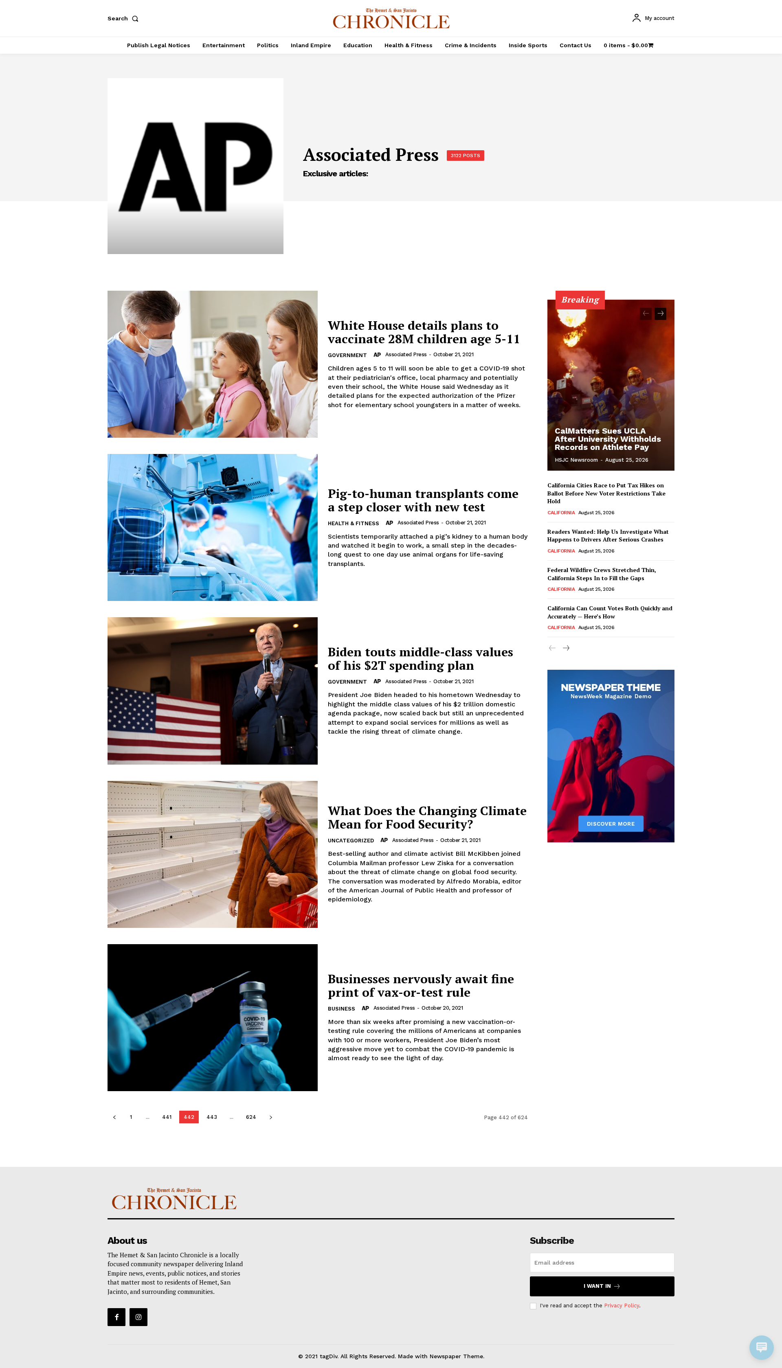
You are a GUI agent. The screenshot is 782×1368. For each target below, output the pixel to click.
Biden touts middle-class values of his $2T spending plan (420, 658)
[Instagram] (138, 1317)
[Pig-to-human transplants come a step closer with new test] (213, 527)
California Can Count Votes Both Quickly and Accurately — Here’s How (609, 612)
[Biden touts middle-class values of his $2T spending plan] (213, 690)
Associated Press (406, 354)
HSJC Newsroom (576, 460)
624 (251, 1117)
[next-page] (270, 1117)
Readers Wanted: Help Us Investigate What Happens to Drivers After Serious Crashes (608, 536)
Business (341, 1009)
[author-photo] (378, 355)
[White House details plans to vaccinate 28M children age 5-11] (213, 364)
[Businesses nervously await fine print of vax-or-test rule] (213, 1017)
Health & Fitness (353, 523)
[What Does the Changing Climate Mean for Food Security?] (213, 854)
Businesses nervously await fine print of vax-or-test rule (421, 985)
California (561, 512)
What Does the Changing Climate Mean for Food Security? (427, 817)
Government (347, 355)
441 (166, 1117)
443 (211, 1117)
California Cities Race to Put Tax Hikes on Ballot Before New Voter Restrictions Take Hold (606, 493)
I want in (597, 1286)
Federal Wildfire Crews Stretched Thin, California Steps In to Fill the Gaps (601, 574)
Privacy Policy (621, 1305)
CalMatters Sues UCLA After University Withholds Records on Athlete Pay (608, 439)
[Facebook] (116, 1317)
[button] (125, 18)
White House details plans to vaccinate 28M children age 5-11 (424, 332)
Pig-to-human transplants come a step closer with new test (423, 500)
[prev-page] (114, 1117)
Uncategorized (351, 840)
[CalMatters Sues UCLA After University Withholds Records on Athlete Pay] (610, 385)
